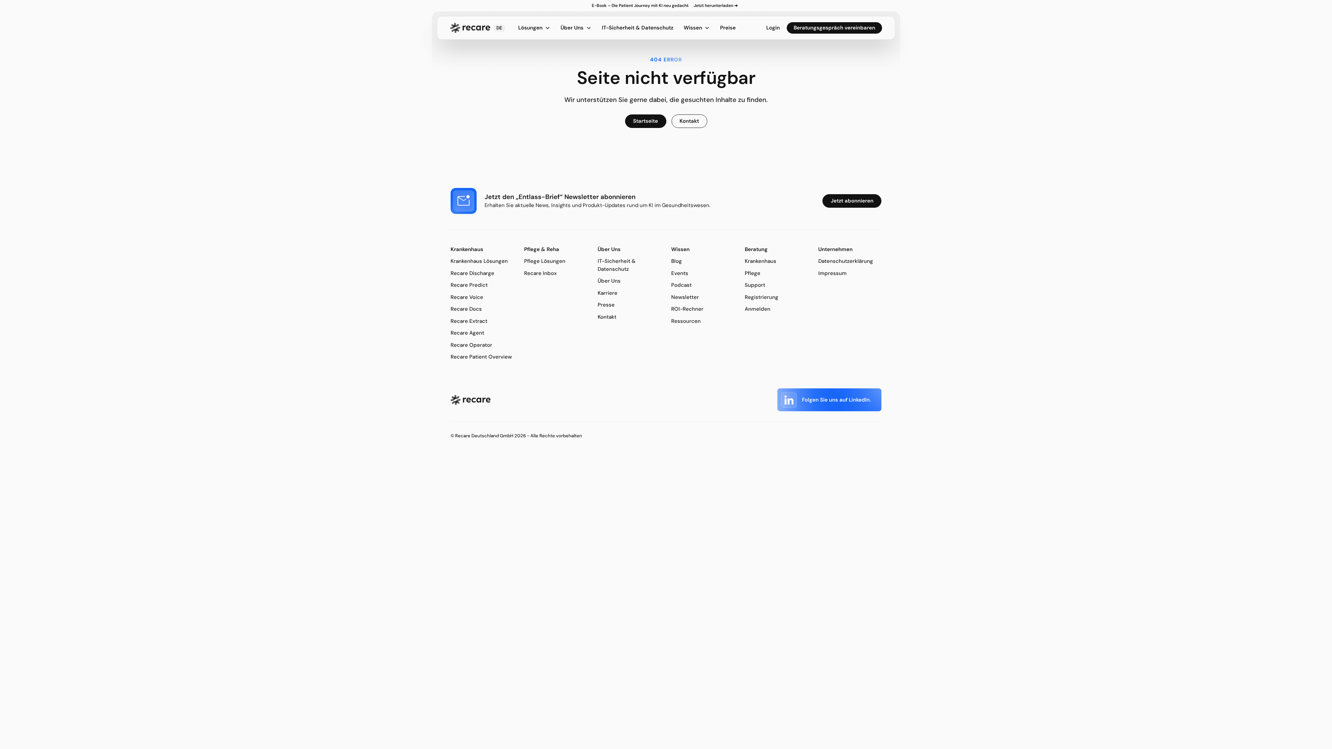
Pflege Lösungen (544, 261)
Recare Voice (467, 297)
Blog (676, 261)
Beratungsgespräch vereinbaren (834, 27)
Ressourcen (686, 321)
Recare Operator (471, 345)
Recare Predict (469, 285)
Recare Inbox (540, 273)
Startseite (645, 121)
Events (679, 273)
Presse (606, 304)
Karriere (607, 293)
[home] (470, 28)
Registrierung (761, 297)
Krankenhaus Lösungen (479, 261)
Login (773, 27)
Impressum (832, 273)
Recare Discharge (472, 273)
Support (755, 285)
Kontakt (607, 316)
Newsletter (685, 297)
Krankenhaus (760, 261)
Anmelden (757, 308)
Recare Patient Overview (481, 356)
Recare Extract (469, 321)
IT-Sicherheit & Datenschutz (637, 27)
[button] (499, 28)
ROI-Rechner (687, 308)
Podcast (681, 285)
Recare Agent (467, 332)
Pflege (752, 273)
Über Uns (609, 280)
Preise (728, 27)
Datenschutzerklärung (845, 261)
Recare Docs (466, 308)
